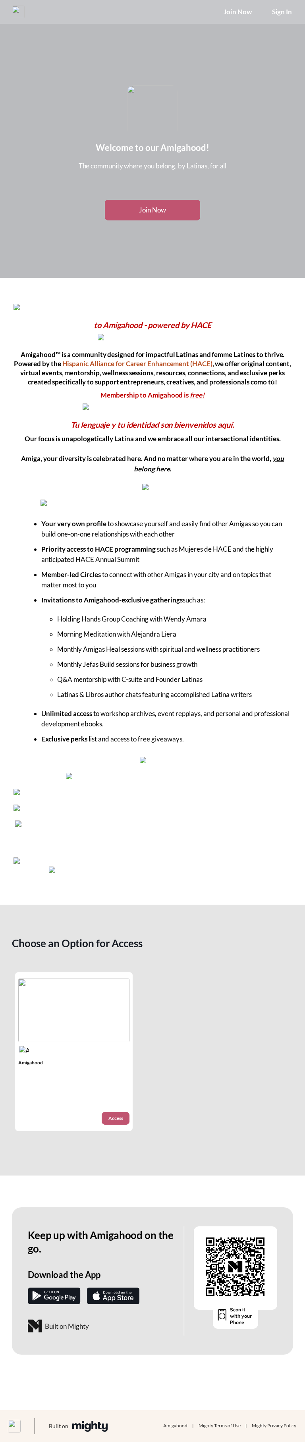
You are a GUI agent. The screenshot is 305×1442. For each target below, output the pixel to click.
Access (115, 1118)
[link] (73, 1052)
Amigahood (175, 1425)
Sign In (282, 12)
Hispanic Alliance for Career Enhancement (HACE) (137, 363)
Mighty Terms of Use (220, 1425)
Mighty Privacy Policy (274, 1425)
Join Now (237, 12)
